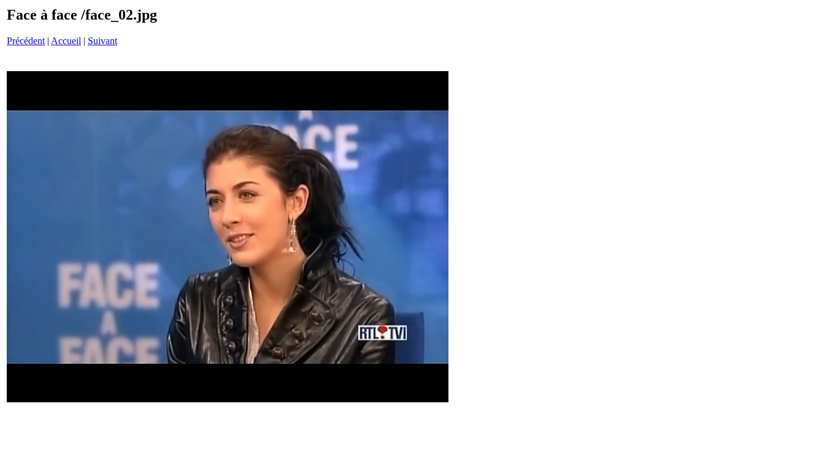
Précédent (26, 41)
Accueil (66, 41)
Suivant (102, 41)
